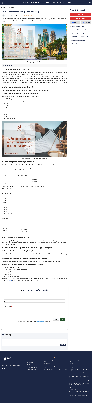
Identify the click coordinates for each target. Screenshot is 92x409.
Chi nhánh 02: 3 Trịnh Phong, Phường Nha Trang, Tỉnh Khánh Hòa (55, 369)
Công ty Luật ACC (9, 15)
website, (10, 280)
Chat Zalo (87, 22)
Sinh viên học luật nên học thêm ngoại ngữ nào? (79, 43)
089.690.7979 (32, 372)
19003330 (80, 14)
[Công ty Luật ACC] (2, 2)
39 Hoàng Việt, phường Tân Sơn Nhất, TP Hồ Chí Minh (11, 365)
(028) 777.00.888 (34, 367)
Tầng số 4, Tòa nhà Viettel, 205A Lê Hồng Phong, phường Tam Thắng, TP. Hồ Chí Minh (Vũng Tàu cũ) (79, 384)
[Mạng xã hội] (2, 368)
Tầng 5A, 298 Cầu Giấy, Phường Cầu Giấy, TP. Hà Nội (78, 387)
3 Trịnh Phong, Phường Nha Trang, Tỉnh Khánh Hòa (78, 395)
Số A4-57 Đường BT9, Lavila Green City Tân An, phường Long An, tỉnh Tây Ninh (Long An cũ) (79, 380)
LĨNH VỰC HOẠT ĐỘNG (35, 2)
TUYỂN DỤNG (55, 2)
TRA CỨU (62, 2)
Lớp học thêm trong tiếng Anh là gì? (77, 33)
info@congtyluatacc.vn (33, 369)
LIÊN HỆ (69, 2)
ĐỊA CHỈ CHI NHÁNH (48, 363)
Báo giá (76, 22)
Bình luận (63, 344)
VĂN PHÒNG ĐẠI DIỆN (73, 363)
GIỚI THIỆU (25, 2)
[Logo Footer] (8, 359)
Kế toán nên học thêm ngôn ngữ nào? (77, 40)
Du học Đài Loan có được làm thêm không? (78, 29)
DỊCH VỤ (46, 2)
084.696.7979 (80, 18)
